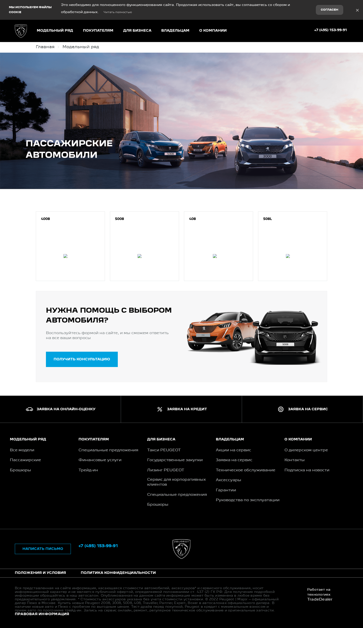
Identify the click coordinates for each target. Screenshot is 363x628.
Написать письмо (42, 548)
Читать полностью (117, 12)
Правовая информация (42, 614)
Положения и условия (40, 572)
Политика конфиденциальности (118, 572)
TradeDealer (320, 599)
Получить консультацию (82, 359)
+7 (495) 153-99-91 (330, 30)
